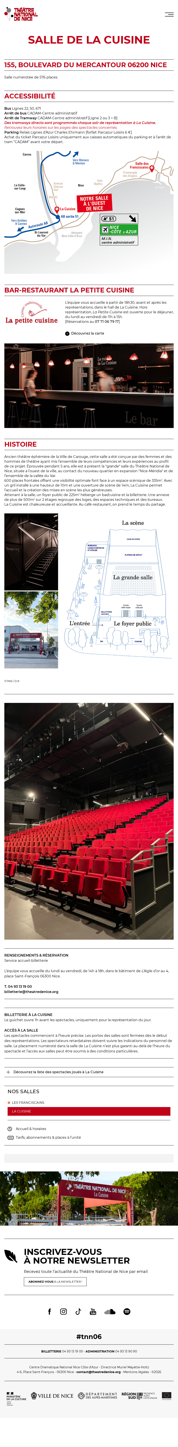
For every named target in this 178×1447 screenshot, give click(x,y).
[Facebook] (49, 1312)
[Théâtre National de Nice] (21, 20)
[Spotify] (127, 1312)
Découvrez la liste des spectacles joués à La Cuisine (58, 1072)
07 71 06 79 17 (107, 322)
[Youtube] (93, 1312)
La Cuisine (21, 1111)
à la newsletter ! (55, 1281)
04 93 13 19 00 (72, 1351)
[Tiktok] (78, 1312)
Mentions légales (136, 1372)
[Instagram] (63, 1312)
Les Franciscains (28, 1103)
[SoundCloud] (109, 1312)
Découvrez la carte (87, 333)
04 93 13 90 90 (126, 1351)
